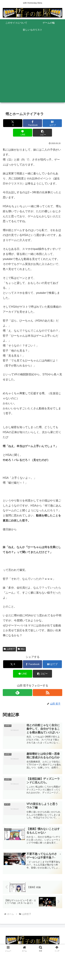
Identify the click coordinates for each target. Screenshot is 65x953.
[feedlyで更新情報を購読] (17, 692)
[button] (42, 133)
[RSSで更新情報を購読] (47, 692)
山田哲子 (11, 649)
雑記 (23, 649)
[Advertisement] (32, 69)
